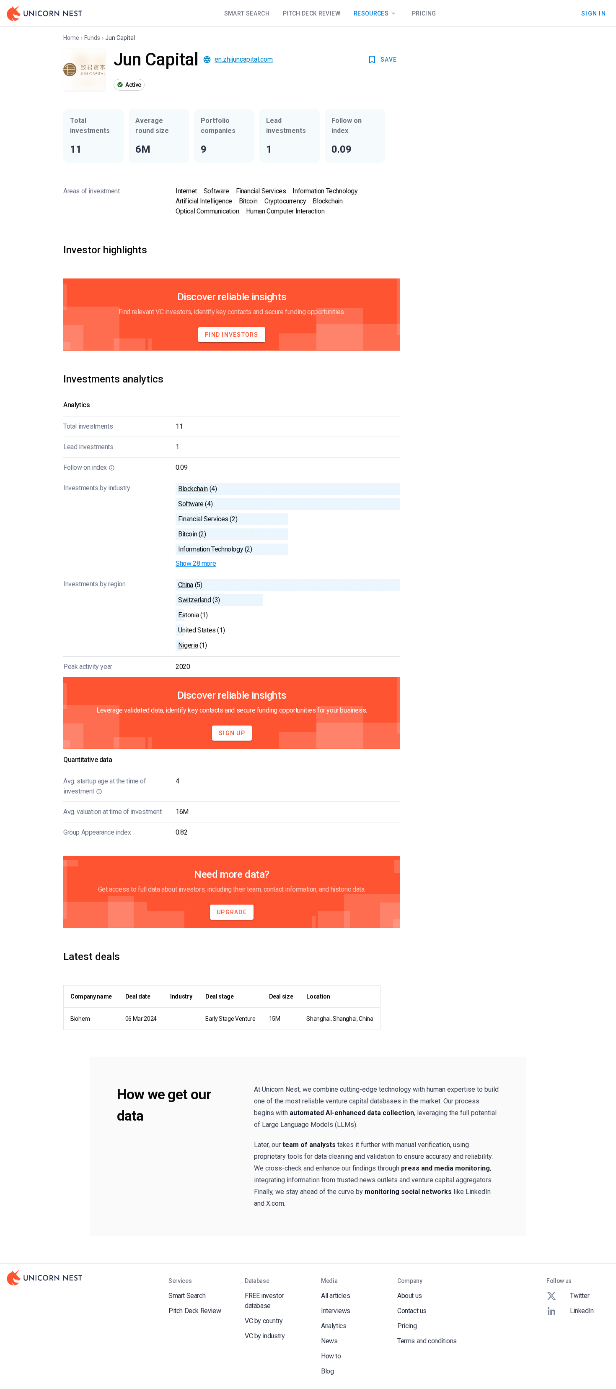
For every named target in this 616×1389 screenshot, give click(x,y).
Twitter (579, 1296)
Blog (327, 1371)
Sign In (593, 13)
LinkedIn (582, 1311)
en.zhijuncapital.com (244, 59)
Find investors (232, 334)
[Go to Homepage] (44, 13)
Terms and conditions (427, 1341)
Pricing (424, 13)
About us (409, 1296)
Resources (371, 13)
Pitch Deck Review (311, 13)
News (329, 1341)
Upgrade (232, 912)
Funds (92, 37)
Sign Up (232, 733)
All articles (335, 1296)
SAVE (388, 59)
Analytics (333, 1326)
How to (331, 1356)
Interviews (335, 1311)
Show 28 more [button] (196, 563)
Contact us (412, 1311)
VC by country (264, 1321)
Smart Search (246, 13)
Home (71, 37)
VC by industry (265, 1336)
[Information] (112, 468)
